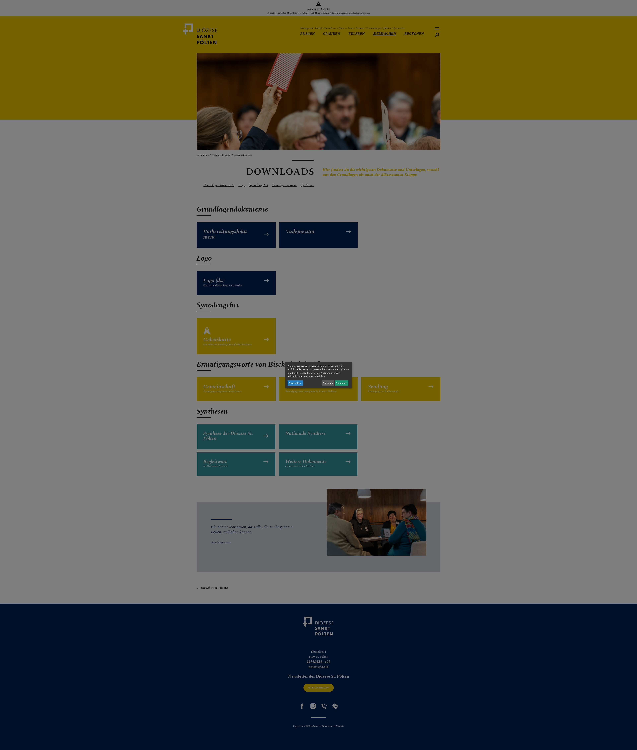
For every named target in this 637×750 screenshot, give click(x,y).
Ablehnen (328, 383)
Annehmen (341, 383)
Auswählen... (295, 383)
